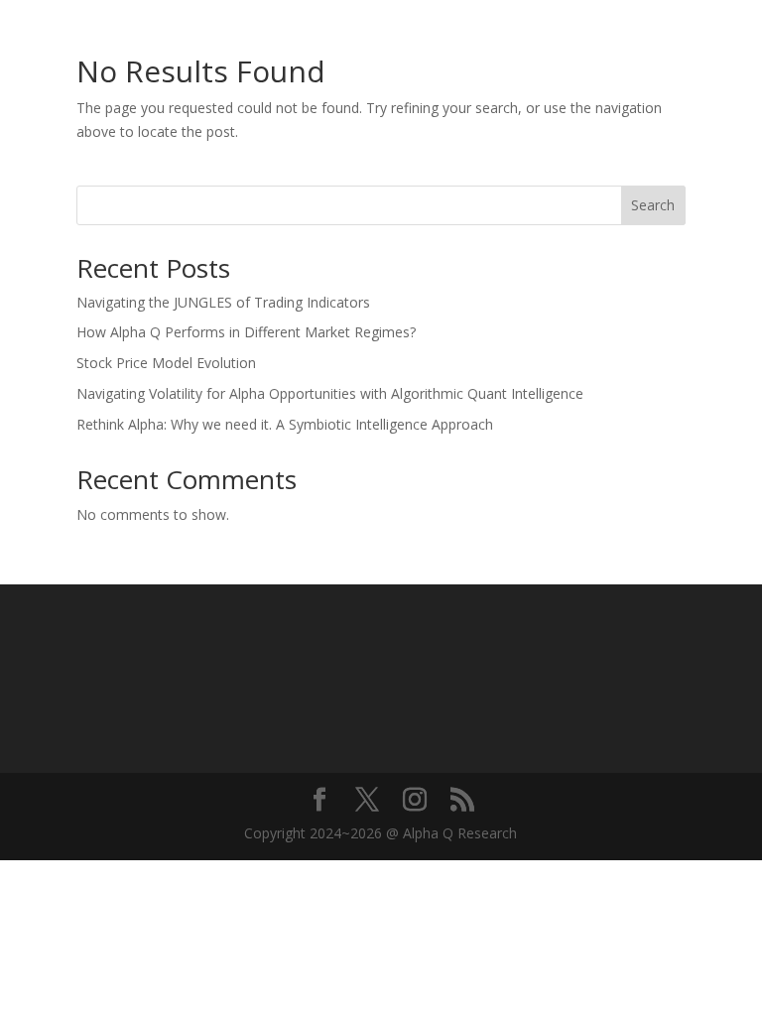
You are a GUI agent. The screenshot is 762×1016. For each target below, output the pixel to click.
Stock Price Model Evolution (166, 362)
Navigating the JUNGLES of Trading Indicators (223, 302)
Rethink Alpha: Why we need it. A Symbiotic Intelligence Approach (284, 424)
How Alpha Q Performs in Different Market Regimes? (246, 331)
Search (653, 204)
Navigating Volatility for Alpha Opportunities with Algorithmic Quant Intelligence (329, 393)
